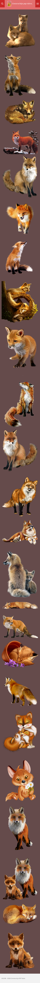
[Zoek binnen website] (2, 3)
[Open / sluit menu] (37, 3)
